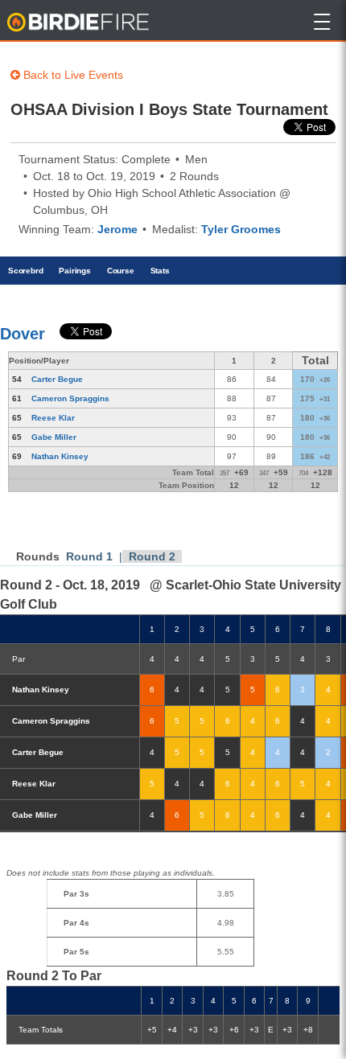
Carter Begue (57, 379)
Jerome (117, 229)
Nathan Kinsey (60, 456)
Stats (160, 270)
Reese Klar (53, 417)
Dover (22, 334)
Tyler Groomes (241, 229)
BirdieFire (79, 22)
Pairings (74, 270)
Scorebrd (25, 270)
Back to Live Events (71, 74)
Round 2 (152, 556)
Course (120, 270)
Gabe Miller (53, 437)
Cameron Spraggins (70, 398)
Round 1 (89, 556)
